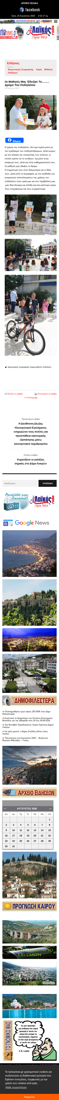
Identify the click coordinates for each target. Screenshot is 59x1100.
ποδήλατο (13, 73)
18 (21, 836)
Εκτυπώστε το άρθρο (47, 394)
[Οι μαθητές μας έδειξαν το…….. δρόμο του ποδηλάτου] (31, 112)
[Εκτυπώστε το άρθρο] (35, 394)
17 (13, 836)
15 (49, 830)
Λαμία (39, 69)
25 (21, 841)
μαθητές (48, 69)
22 (49, 836)
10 (13, 830)
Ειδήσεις (13, 63)
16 (6, 836)
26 (28, 841)
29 (49, 841)
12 (28, 830)
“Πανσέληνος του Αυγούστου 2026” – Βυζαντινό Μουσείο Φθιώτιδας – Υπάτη (25, 739)
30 (6, 846)
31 (13, 846)
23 (6, 841)
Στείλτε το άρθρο (15, 394)
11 (21, 830)
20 (35, 836)
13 (35, 830)
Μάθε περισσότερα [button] (16, 1087)
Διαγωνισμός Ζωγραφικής (21, 69)
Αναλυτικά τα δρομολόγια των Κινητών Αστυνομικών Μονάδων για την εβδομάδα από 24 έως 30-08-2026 (27, 719)
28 (42, 841)
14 (42, 830)
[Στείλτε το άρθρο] (6, 394)
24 (13, 841)
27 (35, 841)
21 (42, 836)
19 (28, 836)
